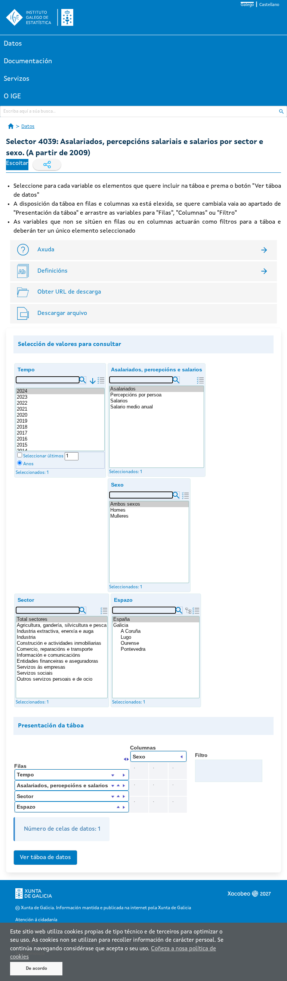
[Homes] (149, 510)
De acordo (36, 968)
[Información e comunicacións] (61, 655)
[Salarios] (156, 401)
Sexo (117, 485)
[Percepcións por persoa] (156, 395)
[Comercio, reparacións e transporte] (61, 649)
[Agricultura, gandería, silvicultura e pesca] (61, 625)
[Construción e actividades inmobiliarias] (61, 643)
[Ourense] (159, 643)
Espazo (123, 600)
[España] (155, 619)
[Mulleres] (149, 516)
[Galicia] (155, 625)
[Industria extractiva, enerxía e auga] (61, 631)
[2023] (60, 397)
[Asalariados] (156, 389)
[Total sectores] (61, 619)
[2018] (60, 427)
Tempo (26, 370)
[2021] (60, 409)
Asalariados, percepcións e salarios (156, 370)
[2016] (60, 439)
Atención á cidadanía (36, 920)
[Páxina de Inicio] (11, 126)
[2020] (60, 415)
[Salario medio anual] (156, 407)
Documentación (28, 61)
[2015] (60, 445)
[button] (82, 380)
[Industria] (61, 637)
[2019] (60, 421)
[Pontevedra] (159, 649)
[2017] (60, 433)
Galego (247, 5)
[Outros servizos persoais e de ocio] (61, 679)
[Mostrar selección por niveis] (188, 610)
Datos (13, 43)
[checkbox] (19, 455)
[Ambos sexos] (149, 504)
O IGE (12, 96)
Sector (26, 600)
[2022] (60, 403)
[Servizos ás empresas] (61, 667)
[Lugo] (159, 637)
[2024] (60, 391)
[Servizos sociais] (61, 673)
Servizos (17, 79)
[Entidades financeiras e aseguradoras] (61, 661)
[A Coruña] (159, 631)
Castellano (269, 5)
